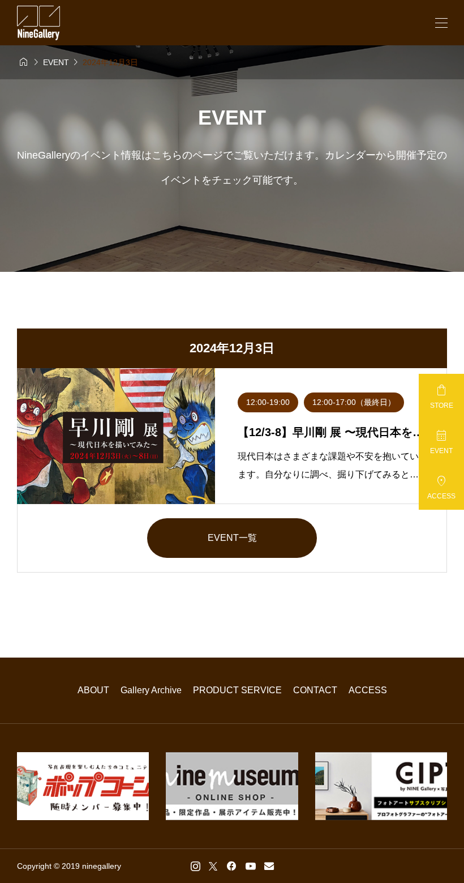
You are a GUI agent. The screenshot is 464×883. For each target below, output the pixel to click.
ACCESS (368, 690)
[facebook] (231, 866)
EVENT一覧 (232, 538)
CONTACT (315, 690)
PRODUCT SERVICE (237, 690)
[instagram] (195, 866)
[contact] (269, 866)
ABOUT (93, 690)
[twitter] (213, 866)
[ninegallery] (38, 23)
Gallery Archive (151, 690)
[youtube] (251, 866)
